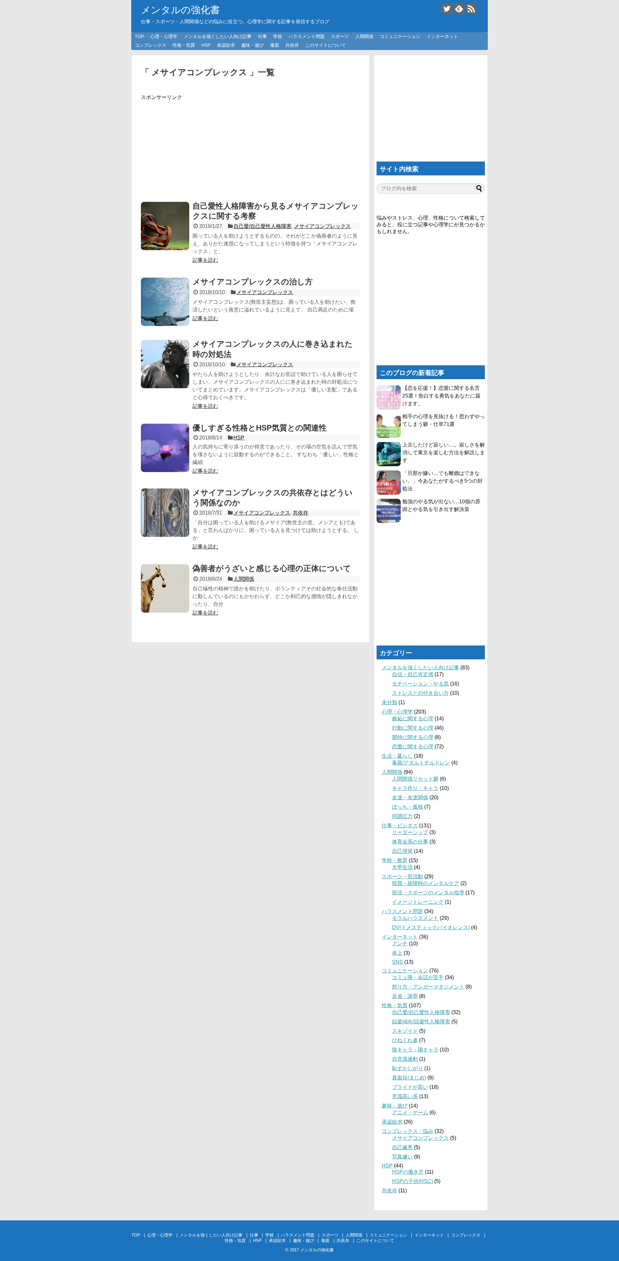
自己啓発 (402, 851)
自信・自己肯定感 (412, 674)
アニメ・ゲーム (410, 1112)
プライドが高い (410, 1087)
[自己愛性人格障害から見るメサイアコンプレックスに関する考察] (165, 226)
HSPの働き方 (408, 1172)
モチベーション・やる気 (420, 683)
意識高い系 (405, 1096)
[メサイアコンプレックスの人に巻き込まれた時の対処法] (165, 364)
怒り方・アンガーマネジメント (428, 987)
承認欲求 (226, 45)
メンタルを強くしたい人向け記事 (217, 36)
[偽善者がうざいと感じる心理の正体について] (165, 588)
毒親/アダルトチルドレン (421, 762)
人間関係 (364, 36)
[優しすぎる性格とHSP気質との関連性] (165, 448)
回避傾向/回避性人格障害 (421, 1021)
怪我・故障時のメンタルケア (425, 883)
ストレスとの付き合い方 (420, 693)
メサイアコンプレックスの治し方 (252, 281)
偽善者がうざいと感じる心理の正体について (271, 568)
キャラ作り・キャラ (415, 788)
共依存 (292, 45)
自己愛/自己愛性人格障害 (262, 226)
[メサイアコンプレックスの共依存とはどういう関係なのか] (165, 512)
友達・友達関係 (410, 797)
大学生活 (402, 867)
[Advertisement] (250, 146)
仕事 (262, 36)
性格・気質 (183, 45)
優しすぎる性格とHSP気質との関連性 (259, 427)
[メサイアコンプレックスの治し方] (165, 302)
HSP (206, 45)
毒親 (274, 45)
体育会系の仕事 (410, 841)
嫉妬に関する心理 (412, 718)
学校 (277, 36)
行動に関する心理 (412, 728)
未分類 (389, 702)
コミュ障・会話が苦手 (418, 977)
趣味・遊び (252, 45)
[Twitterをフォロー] (446, 8)
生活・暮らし (397, 756)
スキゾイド (405, 1031)
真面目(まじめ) (409, 1077)
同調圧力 (402, 816)
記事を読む (205, 260)
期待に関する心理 (412, 737)
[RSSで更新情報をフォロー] (471, 8)
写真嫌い (402, 1156)
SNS (397, 962)
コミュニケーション (400, 36)
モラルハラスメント (415, 918)
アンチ (400, 943)
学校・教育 (395, 860)
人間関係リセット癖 (415, 779)
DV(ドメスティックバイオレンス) (431, 927)
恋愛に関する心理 (412, 746)
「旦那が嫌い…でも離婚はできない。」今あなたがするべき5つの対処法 (442, 480)
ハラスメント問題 (307, 36)
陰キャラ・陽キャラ (415, 1049)
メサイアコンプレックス (322, 226)
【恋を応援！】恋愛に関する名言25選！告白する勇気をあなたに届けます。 (441, 395)
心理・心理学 (163, 36)
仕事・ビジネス (400, 825)
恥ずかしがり (407, 1068)
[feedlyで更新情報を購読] (459, 8)
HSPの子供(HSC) (412, 1181)
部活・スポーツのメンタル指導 (428, 892)
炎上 (397, 953)
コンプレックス (150, 45)
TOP (139, 36)
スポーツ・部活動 (402, 876)
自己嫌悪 (402, 1147)
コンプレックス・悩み (407, 1131)
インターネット (442, 36)
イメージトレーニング (418, 902)
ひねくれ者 (405, 1040)
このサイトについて (325, 45)
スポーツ (340, 36)
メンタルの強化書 (180, 10)
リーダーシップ (410, 832)
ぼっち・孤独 (407, 807)
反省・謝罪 (405, 996)
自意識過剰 (405, 1059)
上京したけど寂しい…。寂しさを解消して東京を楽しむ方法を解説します (443, 452)
